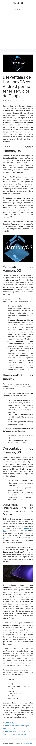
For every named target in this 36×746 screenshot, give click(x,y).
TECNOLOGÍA (10, 723)
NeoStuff (18, 3)
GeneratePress (28, 743)
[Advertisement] (18, 31)
